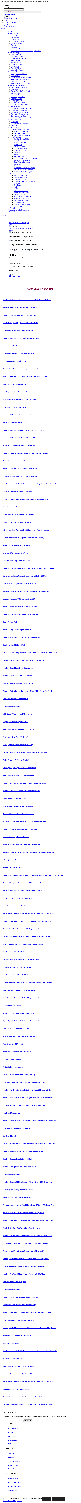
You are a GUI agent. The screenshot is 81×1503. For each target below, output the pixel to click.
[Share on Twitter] (12, 276)
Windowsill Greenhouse (11, 1113)
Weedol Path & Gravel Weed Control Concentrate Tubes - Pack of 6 (27, 300)
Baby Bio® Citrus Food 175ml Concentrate (18, 729)
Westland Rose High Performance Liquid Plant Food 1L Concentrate (27, 1098)
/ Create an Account (10, 22)
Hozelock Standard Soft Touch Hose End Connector (21, 1228)
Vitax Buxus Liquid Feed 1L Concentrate (17, 1028)
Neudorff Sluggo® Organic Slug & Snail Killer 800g (21, 844)
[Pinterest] (63, 1499)
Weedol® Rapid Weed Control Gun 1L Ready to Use (21, 307)
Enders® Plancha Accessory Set (14, 1282)
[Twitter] (49, 1499)
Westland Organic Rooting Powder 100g (17, 630)
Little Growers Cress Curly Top (14, 798)
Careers (11, 1457)
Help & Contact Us (14, 1482)
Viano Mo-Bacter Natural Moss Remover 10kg (19, 399)
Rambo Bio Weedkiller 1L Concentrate (17, 545)
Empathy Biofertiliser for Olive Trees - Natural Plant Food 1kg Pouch (27, 1312)
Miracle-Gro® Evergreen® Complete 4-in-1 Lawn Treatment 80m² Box (28, 591)
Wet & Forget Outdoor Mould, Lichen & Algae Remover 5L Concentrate (29, 1381)
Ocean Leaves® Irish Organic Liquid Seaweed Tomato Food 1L (25, 499)
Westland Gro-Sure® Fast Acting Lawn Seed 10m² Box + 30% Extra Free (29, 568)
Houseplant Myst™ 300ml (12, 706)
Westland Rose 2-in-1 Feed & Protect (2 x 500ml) (20, 315)
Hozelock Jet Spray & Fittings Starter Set (17, 491)
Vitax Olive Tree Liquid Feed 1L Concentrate (19, 990)
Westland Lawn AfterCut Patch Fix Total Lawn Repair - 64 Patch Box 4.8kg (30, 484)
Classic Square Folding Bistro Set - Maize (17, 522)
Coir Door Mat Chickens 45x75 (14, 645)
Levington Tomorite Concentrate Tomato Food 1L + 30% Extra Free (27, 1404)
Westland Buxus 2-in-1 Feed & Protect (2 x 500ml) (20, 607)
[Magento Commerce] (11, 18)
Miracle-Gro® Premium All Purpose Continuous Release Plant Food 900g (29, 1144)
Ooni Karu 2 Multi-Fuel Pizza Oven (15, 699)
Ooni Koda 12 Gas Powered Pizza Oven (17, 1128)
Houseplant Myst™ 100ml (12, 1174)
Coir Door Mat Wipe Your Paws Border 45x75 (19, 584)
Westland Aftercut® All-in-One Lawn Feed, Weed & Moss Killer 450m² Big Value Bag (33, 875)
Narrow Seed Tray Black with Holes (16, 837)
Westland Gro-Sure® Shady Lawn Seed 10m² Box (20, 614)
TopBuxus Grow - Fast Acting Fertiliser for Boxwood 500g (24, 660)
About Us (11, 1454)
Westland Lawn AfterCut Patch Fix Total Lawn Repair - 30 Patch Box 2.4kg (30, 1351)
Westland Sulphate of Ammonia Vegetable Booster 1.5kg (23, 890)
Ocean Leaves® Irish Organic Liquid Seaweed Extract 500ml (24, 576)
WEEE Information (14, 1461)
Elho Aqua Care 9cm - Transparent (15, 860)
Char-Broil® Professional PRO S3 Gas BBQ (18, 1320)
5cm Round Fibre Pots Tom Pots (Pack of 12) (19, 1389)
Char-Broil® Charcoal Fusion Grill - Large (18, 514)
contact (19, 1501)
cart (11, 1501)
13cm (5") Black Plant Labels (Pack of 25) (18, 745)
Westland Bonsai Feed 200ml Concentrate (18, 668)
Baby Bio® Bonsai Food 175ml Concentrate (18, 775)
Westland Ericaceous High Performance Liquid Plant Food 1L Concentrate (29, 1121)
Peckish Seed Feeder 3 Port (12, 867)
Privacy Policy (13, 1465)
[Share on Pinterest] (16, 276)
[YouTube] (54, 1499)
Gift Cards (11, 1436)
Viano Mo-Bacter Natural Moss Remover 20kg (19, 1305)
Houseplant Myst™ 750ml (12, 1289)
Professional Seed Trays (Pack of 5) (15, 737)
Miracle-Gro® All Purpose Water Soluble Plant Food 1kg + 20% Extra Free (30, 653)
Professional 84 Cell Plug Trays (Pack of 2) (18, 1335)
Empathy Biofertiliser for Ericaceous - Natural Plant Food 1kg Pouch (27, 691)
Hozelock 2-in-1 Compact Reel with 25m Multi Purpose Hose (24, 821)
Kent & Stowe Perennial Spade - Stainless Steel (19, 1036)
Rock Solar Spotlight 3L (11, 1343)
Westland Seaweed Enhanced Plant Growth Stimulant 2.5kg (24, 783)
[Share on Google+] (14, 276)
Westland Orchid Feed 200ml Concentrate (18, 952)
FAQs (10, 1444)
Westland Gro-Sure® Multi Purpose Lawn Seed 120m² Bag (24, 1274)
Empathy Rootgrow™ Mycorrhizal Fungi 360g (19, 599)
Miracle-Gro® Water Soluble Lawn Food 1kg (19, 1075)
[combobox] (14, 9)
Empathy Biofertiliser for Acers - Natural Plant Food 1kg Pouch (25, 376)
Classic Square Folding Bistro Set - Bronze (18, 1190)
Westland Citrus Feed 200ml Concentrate (17, 676)
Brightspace (12, 1440)
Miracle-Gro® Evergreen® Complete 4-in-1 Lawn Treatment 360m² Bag (29, 852)
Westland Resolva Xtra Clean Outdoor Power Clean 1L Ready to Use (27, 1236)
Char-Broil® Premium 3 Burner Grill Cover (18, 353)
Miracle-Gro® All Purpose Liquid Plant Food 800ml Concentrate (26, 530)
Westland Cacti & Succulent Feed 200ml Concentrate (22, 1297)
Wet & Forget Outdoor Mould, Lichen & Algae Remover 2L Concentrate (29, 913)
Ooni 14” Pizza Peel (10, 622)
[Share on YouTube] (19, 276)
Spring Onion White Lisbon (13, 1067)
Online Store (12, 1490)
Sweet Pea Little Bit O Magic (13, 1044)
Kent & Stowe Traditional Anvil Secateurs (18, 806)
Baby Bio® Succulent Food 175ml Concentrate (19, 461)
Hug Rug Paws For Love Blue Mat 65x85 (17, 898)
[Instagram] (58, 1499)
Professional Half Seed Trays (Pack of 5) (17, 1052)
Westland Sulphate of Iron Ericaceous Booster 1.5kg (21, 338)
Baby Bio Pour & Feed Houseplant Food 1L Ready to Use (23, 1213)
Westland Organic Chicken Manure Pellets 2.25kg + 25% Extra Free (27, 1182)
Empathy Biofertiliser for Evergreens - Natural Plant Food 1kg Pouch (28, 921)
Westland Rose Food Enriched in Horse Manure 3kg (21, 637)
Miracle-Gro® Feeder (10, 346)
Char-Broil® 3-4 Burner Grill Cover (16, 553)
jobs (8, 1501)
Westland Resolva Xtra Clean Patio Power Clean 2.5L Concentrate (27, 1090)
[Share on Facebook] (10, 276)
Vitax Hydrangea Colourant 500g (15, 384)
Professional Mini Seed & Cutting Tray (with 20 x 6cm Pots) (24, 1082)
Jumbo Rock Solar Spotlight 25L (14, 361)
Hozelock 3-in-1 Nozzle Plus (12, 1358)
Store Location (13, 1429)
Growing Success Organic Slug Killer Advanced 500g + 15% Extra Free (28, 1205)
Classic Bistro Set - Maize (12, 1005)
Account (4, 215)
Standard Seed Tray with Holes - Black (17, 561)
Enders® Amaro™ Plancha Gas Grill (16, 760)
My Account (12, 1432)
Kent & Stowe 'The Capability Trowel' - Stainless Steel (22, 1397)
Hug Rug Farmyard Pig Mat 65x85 (15, 722)
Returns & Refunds (14, 1486)
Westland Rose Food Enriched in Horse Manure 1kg (21, 791)
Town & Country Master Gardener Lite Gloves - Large (22, 906)
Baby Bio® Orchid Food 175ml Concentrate (18, 814)
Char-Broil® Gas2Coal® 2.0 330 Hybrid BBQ (19, 438)
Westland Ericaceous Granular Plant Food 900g (20, 829)
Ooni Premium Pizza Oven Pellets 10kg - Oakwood (21, 998)
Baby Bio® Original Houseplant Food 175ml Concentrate (23, 883)
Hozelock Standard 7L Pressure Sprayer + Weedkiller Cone (24, 1105)
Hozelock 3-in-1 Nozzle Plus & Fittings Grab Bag (20, 476)
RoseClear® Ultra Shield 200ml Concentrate (19, 445)
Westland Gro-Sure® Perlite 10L (14, 422)
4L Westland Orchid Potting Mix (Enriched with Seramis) (23, 538)
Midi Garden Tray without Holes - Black (17, 714)
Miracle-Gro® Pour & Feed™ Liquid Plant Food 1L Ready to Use (26, 936)
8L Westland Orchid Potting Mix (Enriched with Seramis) (23, 944)
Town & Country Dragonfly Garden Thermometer (21, 959)
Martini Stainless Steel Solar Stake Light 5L (18, 683)
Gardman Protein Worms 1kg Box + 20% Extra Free (22, 1374)
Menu (3, 28)
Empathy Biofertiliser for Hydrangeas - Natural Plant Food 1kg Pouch (28, 1220)
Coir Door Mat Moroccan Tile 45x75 (16, 407)
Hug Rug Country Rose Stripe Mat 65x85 (17, 1159)
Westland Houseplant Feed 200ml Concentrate (19, 1167)
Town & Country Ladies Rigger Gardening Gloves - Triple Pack (26, 752)
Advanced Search (10, 14)
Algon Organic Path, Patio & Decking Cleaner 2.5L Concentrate (26, 1021)
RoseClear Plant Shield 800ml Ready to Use (18, 1013)
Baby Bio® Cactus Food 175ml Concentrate (18, 1366)
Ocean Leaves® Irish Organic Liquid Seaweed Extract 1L (23, 1251)
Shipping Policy (13, 1479)
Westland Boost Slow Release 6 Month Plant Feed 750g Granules (26, 453)
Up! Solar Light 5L (9, 1136)
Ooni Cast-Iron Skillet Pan (12, 507)
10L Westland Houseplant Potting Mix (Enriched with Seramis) (25, 1243)
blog (15, 1501)
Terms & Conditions (15, 1469)
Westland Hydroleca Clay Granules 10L (17, 1197)
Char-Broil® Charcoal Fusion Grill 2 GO (17, 415)
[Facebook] (44, 1499)
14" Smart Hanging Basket (12, 1059)
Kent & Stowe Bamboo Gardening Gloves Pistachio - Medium (25, 369)
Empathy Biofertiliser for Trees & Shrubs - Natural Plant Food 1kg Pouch (29, 1328)
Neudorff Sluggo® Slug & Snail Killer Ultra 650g (20, 323)
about (5, 1501)
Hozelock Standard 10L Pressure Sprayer (17, 967)
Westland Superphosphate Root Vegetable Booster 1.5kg (23, 1151)
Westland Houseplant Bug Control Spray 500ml (20, 468)
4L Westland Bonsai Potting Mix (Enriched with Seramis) (23, 1266)
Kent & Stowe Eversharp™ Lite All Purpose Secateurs (22, 929)
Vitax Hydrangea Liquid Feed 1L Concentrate (19, 768)
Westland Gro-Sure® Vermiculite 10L (16, 975)
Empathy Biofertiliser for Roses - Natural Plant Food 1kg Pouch (26, 1259)
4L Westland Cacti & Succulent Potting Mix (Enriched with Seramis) (27, 982)
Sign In (6, 20)
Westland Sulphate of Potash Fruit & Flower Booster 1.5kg (24, 430)
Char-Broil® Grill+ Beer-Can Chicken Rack (18, 330)
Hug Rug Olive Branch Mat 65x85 (15, 392)
